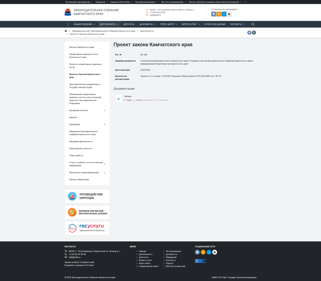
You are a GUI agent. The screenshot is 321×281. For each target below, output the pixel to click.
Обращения (171, 257)
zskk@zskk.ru (155, 15)
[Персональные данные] (87, 212)
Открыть (129, 100)
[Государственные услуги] (87, 228)
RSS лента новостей (175, 266)
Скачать (139, 100)
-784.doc (128, 96)
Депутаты (144, 257)
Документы (171, 254)
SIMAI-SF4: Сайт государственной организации (234, 277)
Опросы (169, 263)
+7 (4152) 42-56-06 (157, 12)
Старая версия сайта (148, 266)
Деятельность (145, 254)
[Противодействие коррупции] (87, 196)
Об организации (173, 251)
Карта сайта (144, 263)
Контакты (171, 260)
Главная (142, 251)
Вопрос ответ (145, 260)
